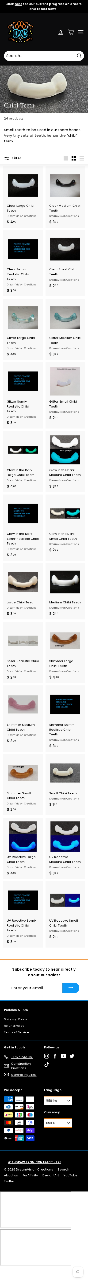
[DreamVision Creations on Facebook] (55, 1056)
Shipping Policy (15, 1019)
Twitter (9, 1181)
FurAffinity (30, 1175)
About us (11, 1175)
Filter (16, 158)
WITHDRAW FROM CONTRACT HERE (34, 1162)
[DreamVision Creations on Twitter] (71, 1056)
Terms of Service (16, 1032)
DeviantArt (50, 1175)
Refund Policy (14, 1026)
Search (63, 1169)
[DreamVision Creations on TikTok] (46, 1064)
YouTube (70, 1175)
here (18, 4)
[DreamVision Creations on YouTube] (63, 1056)
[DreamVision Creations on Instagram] (46, 1056)
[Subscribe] (70, 988)
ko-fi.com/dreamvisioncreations (23, 1272)
